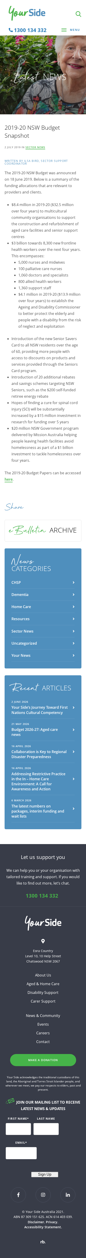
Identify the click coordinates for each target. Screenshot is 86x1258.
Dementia (19, 594)
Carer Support (43, 1001)
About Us (43, 975)
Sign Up (44, 1174)
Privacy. (52, 1222)
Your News (21, 655)
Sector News (35, 147)
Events (43, 1024)
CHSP (16, 582)
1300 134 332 (42, 895)
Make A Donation (43, 1060)
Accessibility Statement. (43, 1227)
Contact (43, 1041)
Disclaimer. (36, 1222)
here (9, 479)
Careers (43, 1032)
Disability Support (43, 992)
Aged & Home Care (43, 983)
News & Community (43, 1015)
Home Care (21, 606)
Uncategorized (24, 643)
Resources (20, 618)
